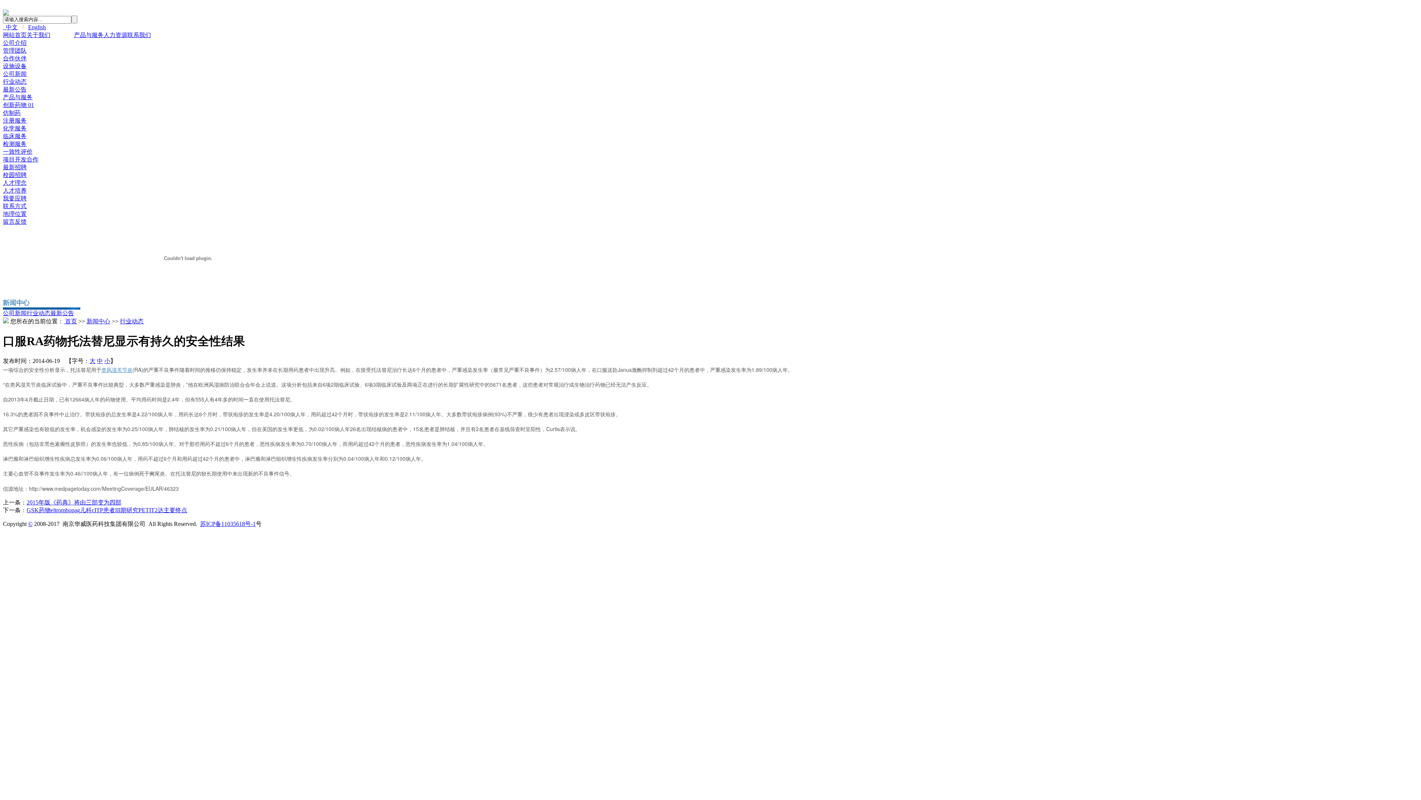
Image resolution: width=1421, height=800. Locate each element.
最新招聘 (15, 167)
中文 (10, 27)
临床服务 (15, 136)
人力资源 (115, 35)
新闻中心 (62, 35)
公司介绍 (15, 43)
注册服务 (15, 120)
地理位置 (15, 214)
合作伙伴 (15, 58)
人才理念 (15, 183)
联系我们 (139, 35)
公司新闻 (15, 74)
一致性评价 (18, 152)
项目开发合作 (20, 159)
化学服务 (15, 128)
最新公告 (15, 89)
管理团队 (15, 50)
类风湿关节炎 (116, 369)
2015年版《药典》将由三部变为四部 (74, 502)
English (37, 27)
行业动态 (15, 82)
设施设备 (15, 66)
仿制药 (12, 113)
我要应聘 (15, 198)
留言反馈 (15, 222)
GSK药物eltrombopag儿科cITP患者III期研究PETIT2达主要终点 (107, 510)
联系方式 (15, 206)
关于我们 (38, 35)
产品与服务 (89, 35)
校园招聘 (15, 175)
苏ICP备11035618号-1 (228, 524)
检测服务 (15, 144)
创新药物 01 (18, 105)
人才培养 (15, 190)
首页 (70, 321)
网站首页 (15, 35)
